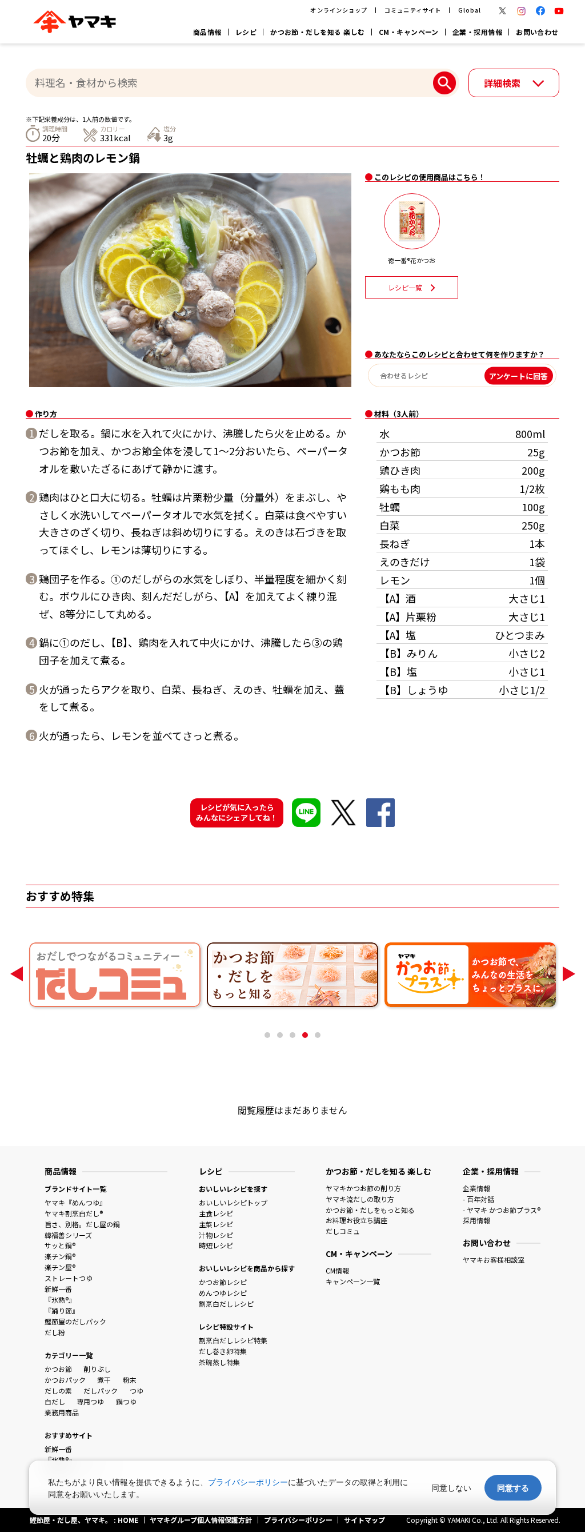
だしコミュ (343, 1231)
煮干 (104, 1379)
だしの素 (58, 1390)
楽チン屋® (60, 1267)
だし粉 (55, 1332)
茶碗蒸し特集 (219, 1362)
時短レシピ (216, 1245)
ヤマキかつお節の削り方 (363, 1188)
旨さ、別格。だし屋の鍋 (82, 1224)
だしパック (100, 1390)
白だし (55, 1401)
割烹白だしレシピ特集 (233, 1340)
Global (469, 10)
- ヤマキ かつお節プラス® (501, 1210)
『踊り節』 (62, 1310)
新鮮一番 (58, 1289)
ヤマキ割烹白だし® (74, 1213)
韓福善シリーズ (68, 1235)
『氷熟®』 (60, 1299)
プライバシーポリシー (248, 1482)
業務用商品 (62, 1412)
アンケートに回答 (518, 375)
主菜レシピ (216, 1224)
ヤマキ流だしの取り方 (360, 1199)
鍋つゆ (126, 1401)
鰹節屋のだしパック (75, 1321)
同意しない (451, 1488)
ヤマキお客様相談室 (493, 1259)
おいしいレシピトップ (233, 1202)
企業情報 (476, 1188)
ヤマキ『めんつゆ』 (75, 1202)
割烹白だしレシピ (226, 1303)
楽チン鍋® (60, 1256)
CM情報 (337, 1270)
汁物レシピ (216, 1235)
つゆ (136, 1390)
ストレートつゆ (69, 1278)
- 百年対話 (478, 1199)
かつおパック (65, 1379)
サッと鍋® (60, 1245)
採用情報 (476, 1220)
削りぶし (97, 1369)
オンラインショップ (338, 10)
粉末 (130, 1379)
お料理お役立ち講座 (356, 1220)
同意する (513, 1488)
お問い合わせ (537, 32)
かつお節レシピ (223, 1282)
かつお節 (58, 1369)
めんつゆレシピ (223, 1293)
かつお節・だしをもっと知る (370, 1210)
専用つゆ (90, 1401)
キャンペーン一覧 (353, 1281)
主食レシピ (216, 1213)
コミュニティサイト (412, 10)
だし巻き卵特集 (223, 1351)
